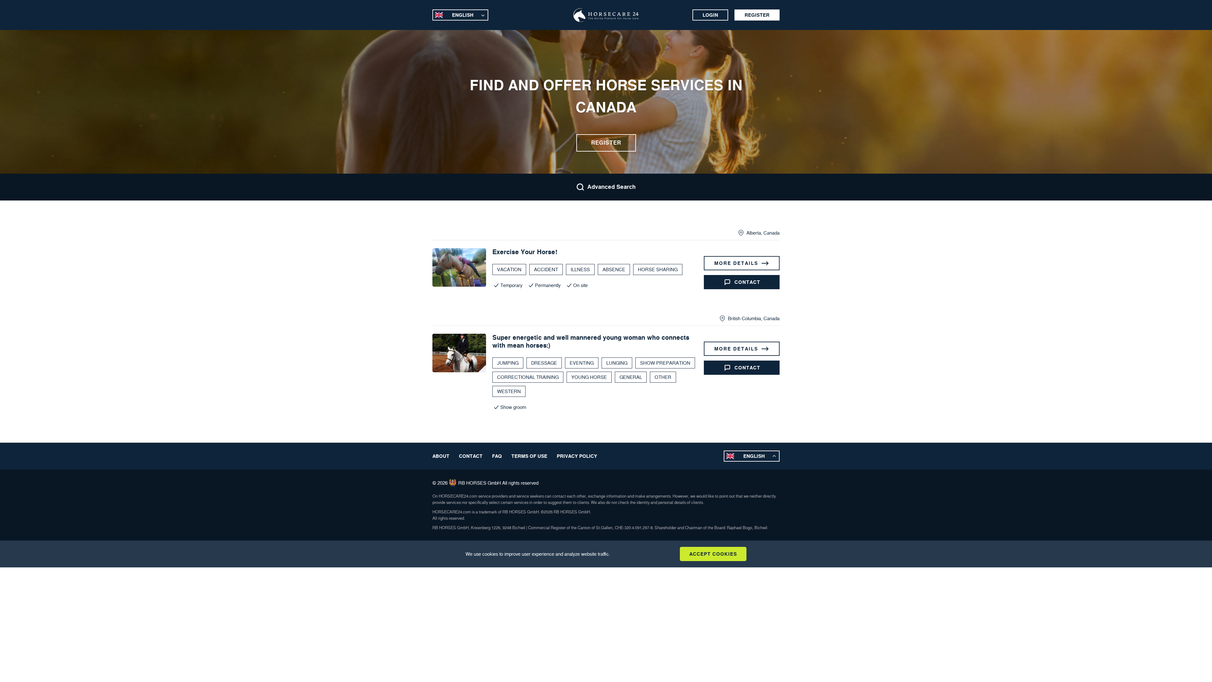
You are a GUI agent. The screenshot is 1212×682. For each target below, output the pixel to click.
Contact (747, 282)
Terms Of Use (529, 456)
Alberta (753, 233)
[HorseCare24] (606, 15)
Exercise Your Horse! (524, 251)
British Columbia (744, 318)
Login (710, 15)
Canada (771, 233)
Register (757, 15)
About (440, 456)
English (462, 15)
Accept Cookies (713, 554)
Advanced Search (611, 187)
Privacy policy (577, 456)
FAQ (497, 456)
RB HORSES (472, 483)
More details (736, 263)
